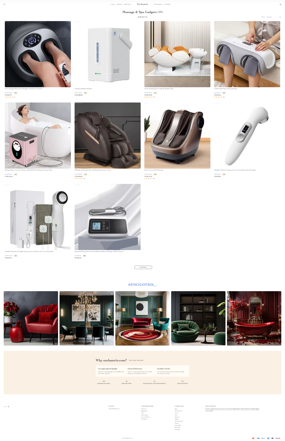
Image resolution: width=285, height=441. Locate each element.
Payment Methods (145, 417)
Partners (177, 423)
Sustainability (178, 425)
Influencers (177, 417)
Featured (167, 4)
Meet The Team (178, 410)
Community (177, 429)
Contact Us (143, 408)
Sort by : (263, 17)
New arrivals (158, 4)
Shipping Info (144, 410)
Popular (119, 4)
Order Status (144, 419)
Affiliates (177, 419)
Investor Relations (179, 421)
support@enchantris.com (114, 408)
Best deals (127, 4)
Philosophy (177, 427)
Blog (176, 408)
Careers (176, 413)
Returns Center (144, 415)
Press (176, 415)
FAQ (142, 413)
